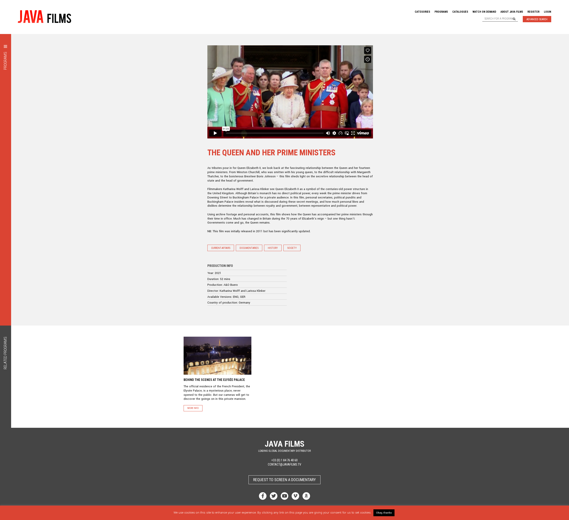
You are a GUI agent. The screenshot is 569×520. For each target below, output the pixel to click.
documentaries (249, 248)
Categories (422, 11)
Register (533, 11)
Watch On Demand (484, 11)
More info (193, 408)
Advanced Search (537, 19)
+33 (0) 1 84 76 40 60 (284, 460)
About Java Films (512, 11)
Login (547, 11)
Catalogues (460, 11)
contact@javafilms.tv (284, 464)
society (292, 248)
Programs (441, 11)
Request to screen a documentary (284, 479)
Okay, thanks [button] (384, 513)
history (273, 248)
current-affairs (220, 248)
